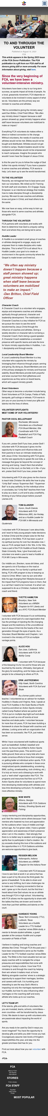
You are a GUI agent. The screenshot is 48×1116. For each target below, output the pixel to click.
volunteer (37, 1049)
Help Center (12, 1091)
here (33, 69)
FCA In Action (12, 1082)
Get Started (12, 1072)
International (12, 1074)
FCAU (13, 1093)
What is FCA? (12, 1071)
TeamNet (12, 1090)
